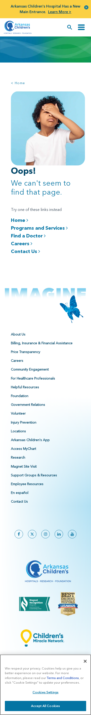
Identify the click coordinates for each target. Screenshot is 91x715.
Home (18, 220)
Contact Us (24, 251)
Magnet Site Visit (24, 466)
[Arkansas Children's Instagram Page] (45, 534)
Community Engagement (30, 369)
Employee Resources (27, 484)
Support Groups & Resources (34, 475)
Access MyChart (23, 448)
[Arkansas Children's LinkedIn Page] (59, 534)
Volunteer (18, 413)
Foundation (19, 396)
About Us (18, 334)
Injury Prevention (23, 422)
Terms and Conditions (63, 678)
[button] (86, 7)
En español (19, 492)
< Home (18, 83)
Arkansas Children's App (30, 440)
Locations (18, 431)
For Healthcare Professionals (33, 378)
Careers (21, 243)
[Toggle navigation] (81, 27)
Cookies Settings (45, 692)
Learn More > (59, 11)
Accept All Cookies (45, 706)
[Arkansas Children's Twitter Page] (32, 534)
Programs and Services (38, 228)
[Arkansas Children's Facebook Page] (19, 534)
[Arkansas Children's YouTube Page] (72, 534)
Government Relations (28, 404)
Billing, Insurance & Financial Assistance (42, 343)
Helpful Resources (25, 387)
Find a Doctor (27, 236)
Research (18, 457)
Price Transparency (25, 352)
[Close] (85, 661)
